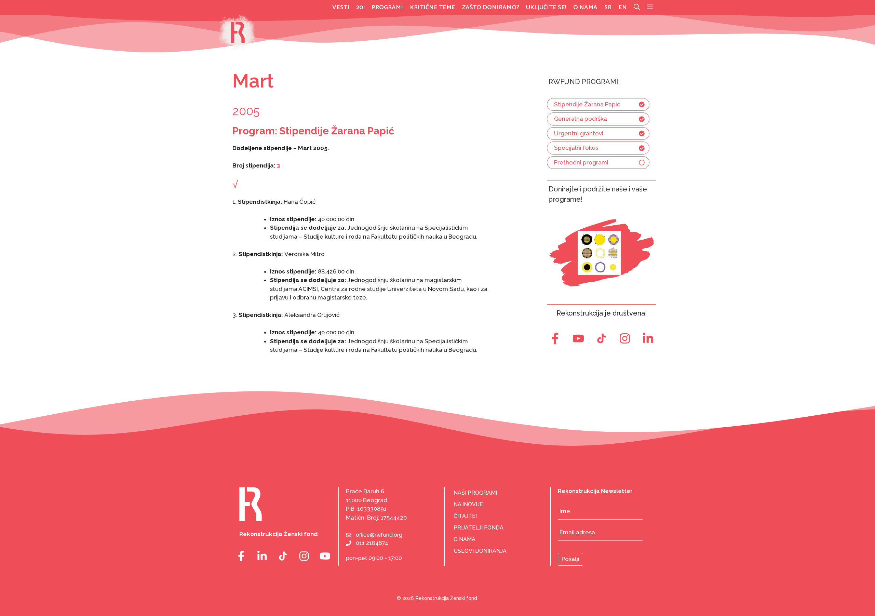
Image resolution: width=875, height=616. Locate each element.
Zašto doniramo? (490, 7)
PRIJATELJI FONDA (478, 527)
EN (622, 7)
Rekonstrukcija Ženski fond (446, 598)
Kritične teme (432, 7)
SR (607, 7)
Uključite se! (546, 7)
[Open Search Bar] (636, 7)
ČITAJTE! (465, 516)
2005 (246, 111)
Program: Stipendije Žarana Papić (313, 131)
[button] (649, 7)
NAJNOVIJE (468, 504)
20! (360, 7)
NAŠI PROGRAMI (475, 493)
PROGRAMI (387, 7)
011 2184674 (372, 543)
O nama (585, 7)
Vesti (340, 7)
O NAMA (464, 539)
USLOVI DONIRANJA (480, 551)
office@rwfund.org (379, 535)
